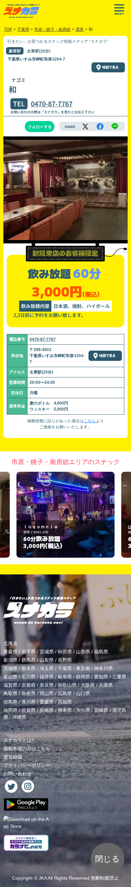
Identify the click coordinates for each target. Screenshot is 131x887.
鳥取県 (10, 693)
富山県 (10, 676)
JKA (43, 878)
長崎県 (47, 710)
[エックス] (85, 126)
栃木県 (28, 668)
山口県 (83, 693)
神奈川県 (103, 668)
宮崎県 (101, 710)
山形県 (83, 651)
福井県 (47, 676)
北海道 (10, 643)
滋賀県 (10, 685)
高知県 (65, 701)
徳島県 (10, 701)
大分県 (83, 710)
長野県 (65, 660)
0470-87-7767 (52, 103)
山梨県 (47, 660)
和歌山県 (67, 685)
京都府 (28, 685)
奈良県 (47, 685)
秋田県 (65, 651)
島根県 (28, 693)
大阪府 (88, 685)
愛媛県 (47, 701)
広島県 (65, 693)
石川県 (28, 676)
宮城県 (47, 651)
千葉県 (65, 668)
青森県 (10, 651)
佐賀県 (28, 710)
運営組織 (12, 757)
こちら (90, 421)
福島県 (101, 651)
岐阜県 (65, 676)
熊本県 (65, 710)
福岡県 (10, 710)
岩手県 (28, 651)
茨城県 (10, 668)
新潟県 (10, 660)
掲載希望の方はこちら (26, 748)
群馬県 (28, 660)
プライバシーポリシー (26, 765)
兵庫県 (106, 685)
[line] (115, 126)
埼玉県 (47, 668)
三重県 (119, 676)
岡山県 (47, 693)
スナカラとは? (18, 740)
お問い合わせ (17, 773)
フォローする (40, 126)
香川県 (28, 701)
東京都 (83, 668)
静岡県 (83, 676)
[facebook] (100, 126)
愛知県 (101, 676)
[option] (65, 515)
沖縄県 (19, 717)
